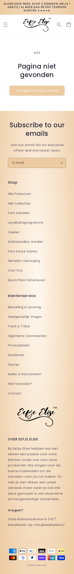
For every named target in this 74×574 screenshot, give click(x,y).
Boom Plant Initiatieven (26, 280)
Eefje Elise (41, 565)
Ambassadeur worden (25, 242)
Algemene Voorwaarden (27, 336)
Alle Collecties (19, 203)
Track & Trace (19, 326)
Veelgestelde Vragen (25, 317)
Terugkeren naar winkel (37, 90)
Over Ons (15, 270)
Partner (14, 365)
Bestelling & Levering (24, 307)
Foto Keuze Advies (22, 251)
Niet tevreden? (20, 384)
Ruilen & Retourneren (24, 374)
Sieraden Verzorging (24, 261)
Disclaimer (16, 355)
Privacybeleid (18, 345)
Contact (15, 393)
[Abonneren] (61, 163)
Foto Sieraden (19, 213)
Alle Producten (19, 194)
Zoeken (14, 232)
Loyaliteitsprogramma (25, 222)
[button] (5, 24)
